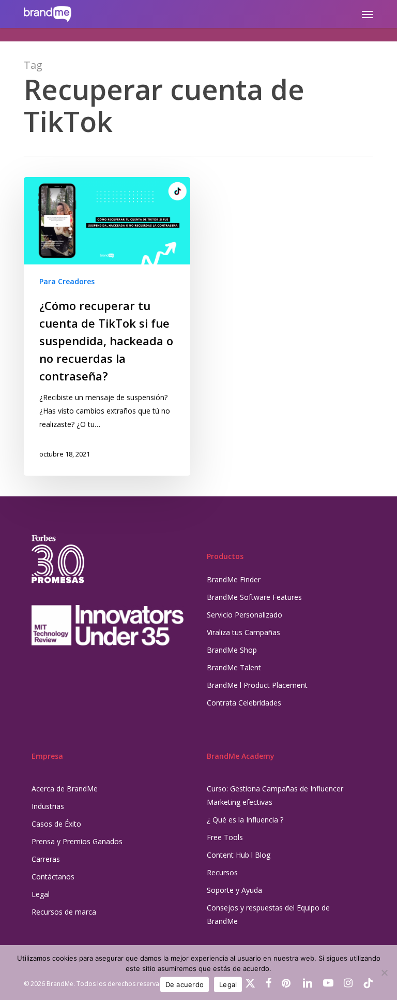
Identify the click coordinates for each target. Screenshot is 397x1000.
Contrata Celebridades (244, 703)
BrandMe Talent (234, 667)
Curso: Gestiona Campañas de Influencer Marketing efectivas (275, 795)
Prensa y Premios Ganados (77, 841)
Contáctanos (53, 876)
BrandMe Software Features (254, 597)
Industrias (48, 806)
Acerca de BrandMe (65, 788)
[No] (384, 972)
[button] (367, 14)
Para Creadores (67, 281)
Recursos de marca (64, 912)
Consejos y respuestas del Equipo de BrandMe (268, 914)
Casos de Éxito (56, 824)
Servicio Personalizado (244, 615)
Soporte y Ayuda (234, 890)
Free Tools (225, 837)
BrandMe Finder (234, 579)
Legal (41, 894)
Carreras (46, 859)
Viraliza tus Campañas (243, 632)
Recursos (222, 872)
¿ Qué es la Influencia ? (245, 820)
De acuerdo (184, 984)
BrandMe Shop (232, 650)
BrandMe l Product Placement (257, 685)
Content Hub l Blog (238, 855)
